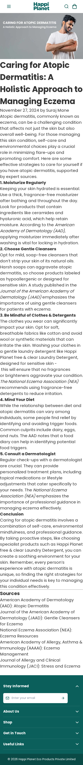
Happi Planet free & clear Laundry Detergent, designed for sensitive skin (39, 357)
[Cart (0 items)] (74, 6)
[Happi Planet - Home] (41, 6)
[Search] (66, 6)
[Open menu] (9, 6)
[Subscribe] (63, 698)
